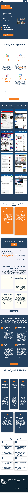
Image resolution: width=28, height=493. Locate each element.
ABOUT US (24, 481)
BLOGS (23, 485)
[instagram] (18, 491)
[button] (7, 445)
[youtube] (23, 491)
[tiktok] (21, 491)
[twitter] (16, 491)
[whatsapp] (26, 491)
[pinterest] (20, 491)
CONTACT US (24, 482)
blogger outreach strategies (22, 67)
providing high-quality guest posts (7, 286)
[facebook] (15, 491)
